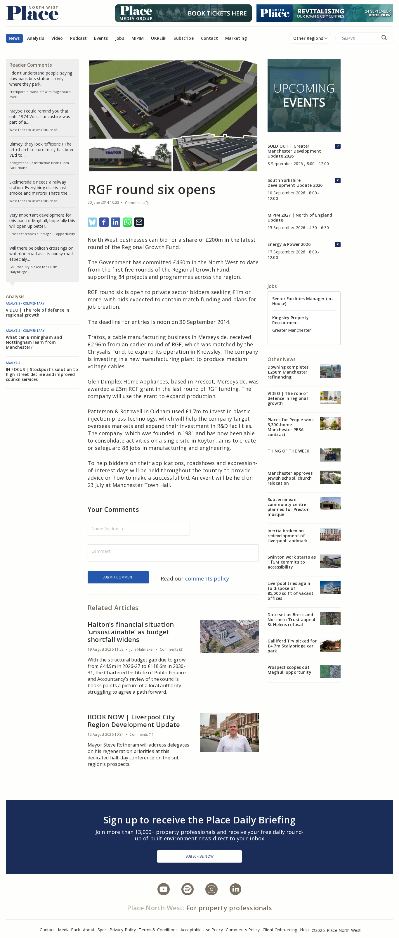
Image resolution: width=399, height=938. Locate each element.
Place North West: (156, 907)
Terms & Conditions (158, 929)
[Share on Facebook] (104, 222)
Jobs (119, 38)
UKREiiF (158, 38)
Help (304, 929)
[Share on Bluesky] (92, 222)
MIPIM (137, 38)
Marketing (236, 38)
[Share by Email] (139, 222)
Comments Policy (243, 929)
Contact (209, 38)
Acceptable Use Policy (202, 929)
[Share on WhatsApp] (127, 222)
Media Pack (69, 929)
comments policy (207, 578)
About (89, 929)
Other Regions (308, 38)
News (14, 38)
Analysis (35, 38)
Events (101, 38)
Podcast (78, 38)
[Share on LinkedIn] (115, 222)
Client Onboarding (280, 929)
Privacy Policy (123, 929)
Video (57, 38)
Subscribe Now (199, 856)
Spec (102, 929)
